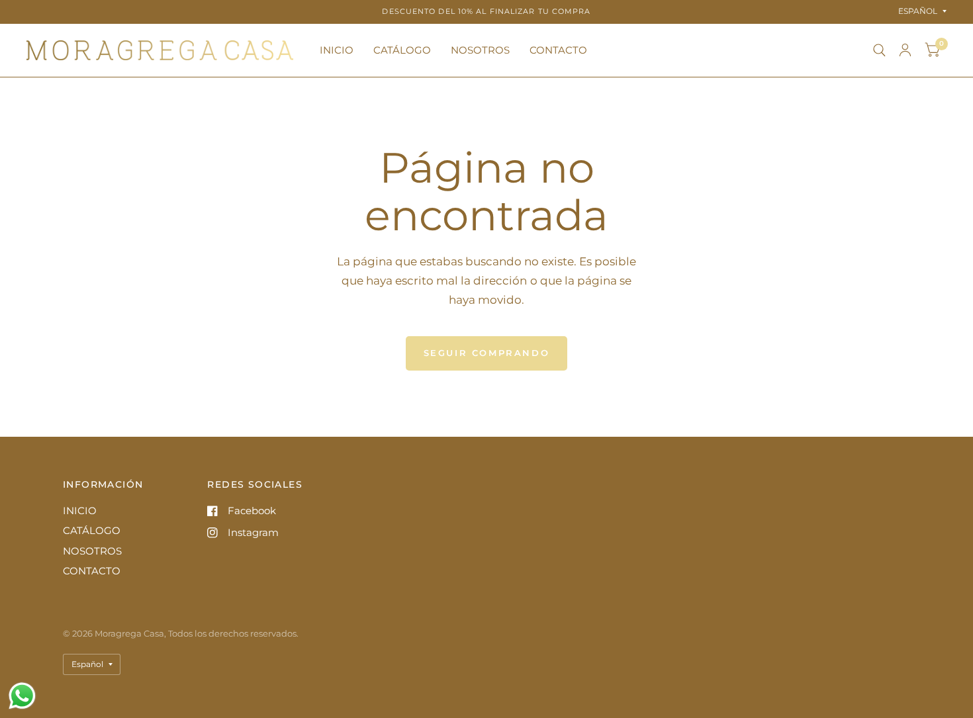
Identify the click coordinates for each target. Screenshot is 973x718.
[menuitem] (336, 50)
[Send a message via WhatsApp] (22, 695)
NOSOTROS (480, 50)
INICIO (336, 50)
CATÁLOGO (402, 50)
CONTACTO (558, 50)
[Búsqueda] (879, 50)
